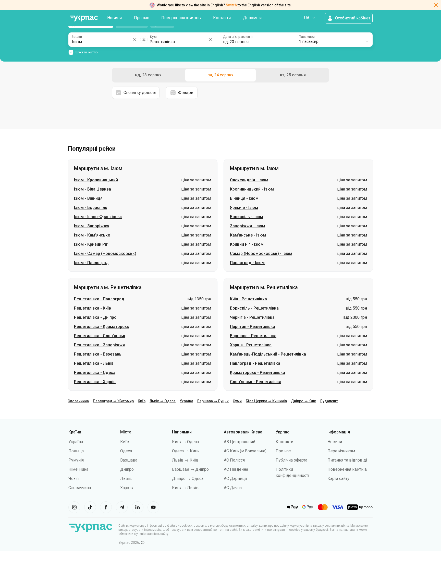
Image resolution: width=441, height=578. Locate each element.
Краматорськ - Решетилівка (257, 372)
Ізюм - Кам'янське (92, 235)
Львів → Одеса (163, 401)
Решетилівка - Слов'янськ (99, 335)
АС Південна (236, 469)
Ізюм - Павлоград (91, 262)
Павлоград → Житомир (113, 401)
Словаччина (78, 401)
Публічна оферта (291, 460)
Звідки (76, 36)
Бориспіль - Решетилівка (254, 308)
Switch (231, 5)
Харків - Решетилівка (251, 345)
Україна (186, 401)
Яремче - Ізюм (244, 207)
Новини (114, 17)
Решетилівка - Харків (95, 381)
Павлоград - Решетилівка (255, 363)
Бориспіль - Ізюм (246, 216)
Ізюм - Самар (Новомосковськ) (105, 253)
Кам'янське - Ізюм (248, 235)
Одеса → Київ (185, 451)
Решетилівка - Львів (94, 363)
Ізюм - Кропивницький (96, 180)
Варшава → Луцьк (213, 401)
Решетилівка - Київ (92, 308)
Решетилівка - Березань (97, 354)
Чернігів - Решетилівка (252, 317)
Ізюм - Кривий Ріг (91, 244)
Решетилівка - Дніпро (95, 317)
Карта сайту (338, 478)
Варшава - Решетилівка (253, 335)
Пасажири (307, 36)
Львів (126, 478)
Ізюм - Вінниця (88, 198)
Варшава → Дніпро (190, 469)
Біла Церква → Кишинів (266, 401)
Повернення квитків (181, 17)
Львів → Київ (185, 460)
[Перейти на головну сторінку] (83, 18)
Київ (141, 401)
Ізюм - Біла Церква (92, 189)
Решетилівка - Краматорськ (101, 326)
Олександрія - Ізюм (249, 180)
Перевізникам (341, 451)
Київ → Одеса (185, 441)
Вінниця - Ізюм (244, 198)
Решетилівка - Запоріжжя (99, 345)
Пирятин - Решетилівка (252, 326)
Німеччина (78, 469)
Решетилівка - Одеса (94, 372)
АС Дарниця (235, 478)
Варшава (128, 460)
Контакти (222, 17)
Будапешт (329, 401)
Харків (126, 487)
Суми (237, 401)
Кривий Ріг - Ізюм (247, 244)
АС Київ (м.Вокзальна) (245, 451)
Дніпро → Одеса (187, 478)
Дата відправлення (238, 36)
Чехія (73, 478)
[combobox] (334, 39)
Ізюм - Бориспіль (90, 207)
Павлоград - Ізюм (247, 262)
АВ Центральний (239, 441)
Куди (153, 36)
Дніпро (127, 469)
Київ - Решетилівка (248, 299)
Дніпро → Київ (303, 401)
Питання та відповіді (347, 460)
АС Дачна (233, 487)
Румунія (76, 460)
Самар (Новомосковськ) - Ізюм (261, 253)
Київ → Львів (185, 487)
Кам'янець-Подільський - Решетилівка (268, 354)
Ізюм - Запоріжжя (91, 225)
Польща (76, 451)
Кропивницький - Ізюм (252, 189)
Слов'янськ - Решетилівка (255, 381)
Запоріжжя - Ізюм (247, 225)
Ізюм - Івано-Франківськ (98, 216)
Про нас (141, 17)
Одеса (126, 451)
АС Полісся (234, 460)
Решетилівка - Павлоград (99, 299)
